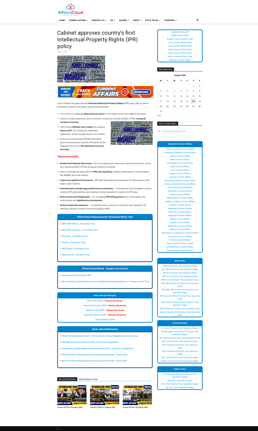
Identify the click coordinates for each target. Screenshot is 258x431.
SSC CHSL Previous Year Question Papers (180, 384)
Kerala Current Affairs (180, 194)
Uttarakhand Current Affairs (180, 247)
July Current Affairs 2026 (180, 42)
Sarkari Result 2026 (105, 319)
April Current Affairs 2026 (180, 53)
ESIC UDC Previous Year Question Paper (180, 357)
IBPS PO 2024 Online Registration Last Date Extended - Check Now (94, 361)
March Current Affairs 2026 (179, 56)
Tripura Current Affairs (180, 240)
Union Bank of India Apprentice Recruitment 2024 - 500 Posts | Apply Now (98, 348)
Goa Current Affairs (180, 170)
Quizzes (123, 20)
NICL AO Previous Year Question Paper (180, 341)
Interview (169, 20)
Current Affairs (77, 20)
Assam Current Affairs (180, 156)
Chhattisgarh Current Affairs (180, 163)
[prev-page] (59, 412)
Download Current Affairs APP (77, 275)
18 (167, 101)
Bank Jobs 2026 (105, 300)
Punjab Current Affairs (180, 222)
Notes (136, 20)
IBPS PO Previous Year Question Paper (180, 276)
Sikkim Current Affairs (180, 229)
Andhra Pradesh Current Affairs (180, 149)
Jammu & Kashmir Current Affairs (180, 184)
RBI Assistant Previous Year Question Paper (180, 308)
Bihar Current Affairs (180, 159)
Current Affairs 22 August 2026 (69, 407)
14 (187, 96)
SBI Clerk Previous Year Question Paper (180, 269)
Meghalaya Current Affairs (180, 208)
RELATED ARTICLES (67, 379)
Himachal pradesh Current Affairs (180, 180)
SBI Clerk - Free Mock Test (75, 236)
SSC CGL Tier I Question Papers (180, 387)
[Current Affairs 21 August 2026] (105, 395)
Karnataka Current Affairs (180, 191)
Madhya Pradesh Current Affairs (180, 201)
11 (167, 96)
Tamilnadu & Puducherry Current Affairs (180, 233)
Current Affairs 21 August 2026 (102, 407)
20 (181, 101)
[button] (197, 20)
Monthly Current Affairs (180, 60)
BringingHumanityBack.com (174, 131)
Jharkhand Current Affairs (180, 187)
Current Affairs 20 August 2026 (135, 407)
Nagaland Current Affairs (179, 215)
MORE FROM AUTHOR (88, 379)
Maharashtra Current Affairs (180, 198)
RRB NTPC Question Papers (179, 380)
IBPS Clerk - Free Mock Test (75, 248)
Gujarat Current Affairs (180, 173)
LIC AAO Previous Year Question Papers (180, 328)
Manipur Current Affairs (180, 205)
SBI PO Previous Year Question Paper (180, 265)
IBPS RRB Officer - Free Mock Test (78, 223)
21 (187, 101)
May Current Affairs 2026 (179, 49)
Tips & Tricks (151, 20)
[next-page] (63, 412)
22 (193, 101)
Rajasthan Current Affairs (180, 226)
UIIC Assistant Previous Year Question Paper (180, 338)
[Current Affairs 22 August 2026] (72, 395)
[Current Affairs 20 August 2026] (138, 395)
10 (161, 96)
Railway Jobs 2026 (105, 310)
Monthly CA (98, 20)
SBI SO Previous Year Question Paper (180, 272)
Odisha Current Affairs (180, 219)
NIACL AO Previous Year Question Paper (180, 361)
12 (174, 96)
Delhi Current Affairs (179, 166)
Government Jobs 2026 (105, 305)
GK (111, 20)
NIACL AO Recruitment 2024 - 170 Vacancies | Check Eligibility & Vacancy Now (100, 336)
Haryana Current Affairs (180, 177)
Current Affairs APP (180, 32)
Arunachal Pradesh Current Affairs (180, 152)
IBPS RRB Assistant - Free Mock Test (79, 230)
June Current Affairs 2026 (180, 46)
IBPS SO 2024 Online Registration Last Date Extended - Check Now (94, 354)
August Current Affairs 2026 (180, 39)
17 (161, 101)
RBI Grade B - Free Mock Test (76, 254)
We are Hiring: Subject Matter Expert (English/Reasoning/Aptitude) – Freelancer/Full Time (105, 281)
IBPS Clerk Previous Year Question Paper (180, 279)
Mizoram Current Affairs (180, 212)
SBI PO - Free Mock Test (73, 242)
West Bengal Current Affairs (180, 250)
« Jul (159, 115)
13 (181, 96)
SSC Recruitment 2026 (105, 315)
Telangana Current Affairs (180, 236)
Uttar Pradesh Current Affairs (180, 243)
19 (174, 101)
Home (62, 20)
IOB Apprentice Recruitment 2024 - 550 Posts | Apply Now (90, 342)
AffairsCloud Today (180, 35)
